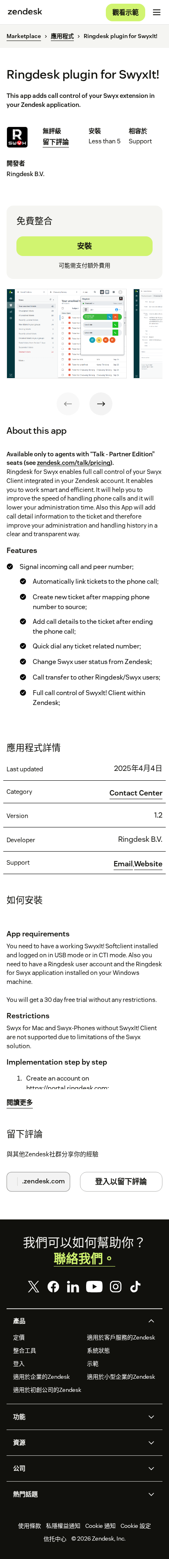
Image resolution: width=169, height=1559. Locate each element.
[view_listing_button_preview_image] (67, 333)
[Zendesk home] (25, 12)
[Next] (100, 403)
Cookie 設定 (136, 1526)
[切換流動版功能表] (157, 12)
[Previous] (68, 403)
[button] (77, 1321)
